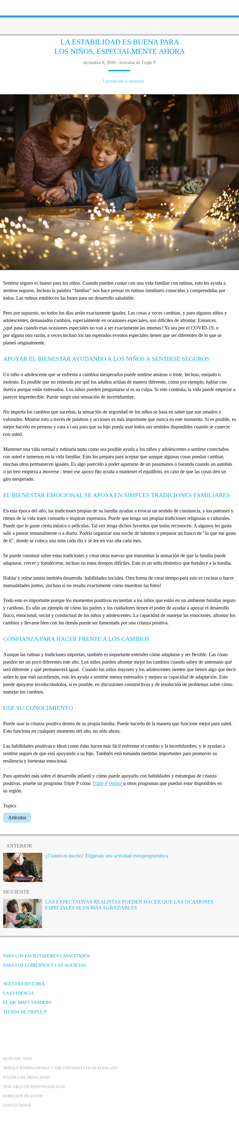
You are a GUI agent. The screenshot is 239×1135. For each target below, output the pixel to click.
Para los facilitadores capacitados (46, 956)
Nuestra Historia (24, 984)
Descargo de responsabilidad (34, 1087)
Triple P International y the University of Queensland (60, 1068)
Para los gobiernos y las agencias (44, 965)
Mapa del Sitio (17, 1059)
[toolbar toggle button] (15, 7)
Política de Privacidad (26, 1077)
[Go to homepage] (119, 17)
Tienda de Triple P (25, 1012)
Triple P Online (107, 783)
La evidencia (18, 993)
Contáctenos (17, 1105)
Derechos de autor (23, 1096)
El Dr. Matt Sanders (27, 1002)
